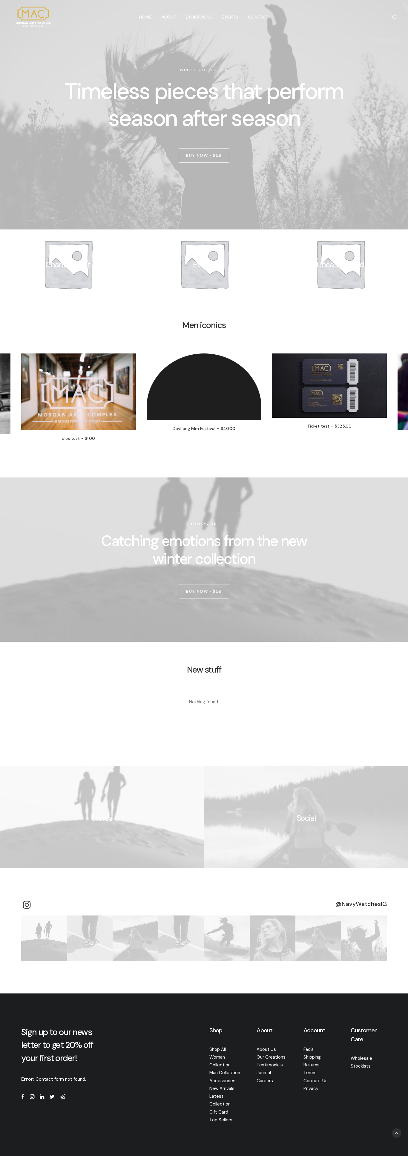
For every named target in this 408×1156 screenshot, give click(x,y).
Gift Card (218, 1112)
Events (230, 17)
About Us (266, 1049)
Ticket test (241, 426)
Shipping (312, 1057)
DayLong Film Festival (115, 428)
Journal (264, 1073)
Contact (258, 17)
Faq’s (308, 1049)
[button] (395, 17)
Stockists (361, 1066)
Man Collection (224, 1073)
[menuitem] (145, 17)
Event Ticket (366, 438)
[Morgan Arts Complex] (33, 17)
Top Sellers (220, 1120)
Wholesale (361, 1058)
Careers (265, 1081)
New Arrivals (221, 1088)
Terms (310, 1073)
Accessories (222, 1081)
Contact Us (315, 1081)
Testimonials (270, 1065)
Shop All (217, 1049)
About (169, 17)
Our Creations (271, 1057)
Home (145, 17)
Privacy (310, 1088)
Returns (311, 1065)
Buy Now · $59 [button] (204, 155)
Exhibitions (199, 17)
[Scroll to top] (396, 1133)
